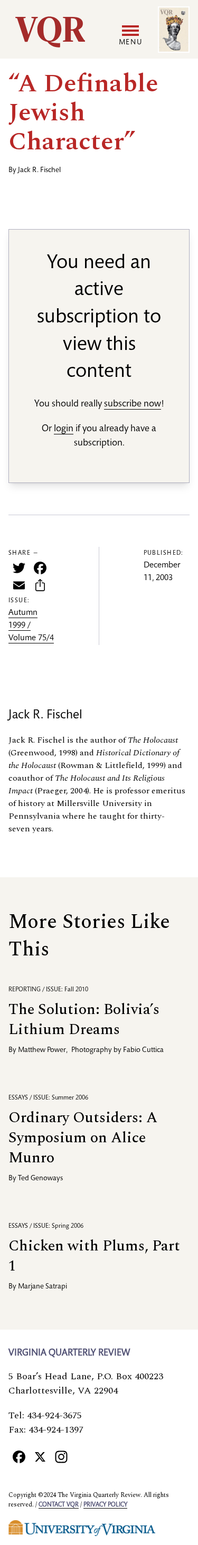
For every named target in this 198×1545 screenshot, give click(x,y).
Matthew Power (42, 1050)
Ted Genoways (40, 1178)
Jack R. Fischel (39, 170)
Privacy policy (105, 1505)
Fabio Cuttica (143, 1050)
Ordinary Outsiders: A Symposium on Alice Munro (82, 1137)
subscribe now (132, 404)
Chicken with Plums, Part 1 (94, 1256)
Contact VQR (59, 1505)
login (63, 429)
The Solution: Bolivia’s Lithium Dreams (83, 1019)
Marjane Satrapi (42, 1287)
